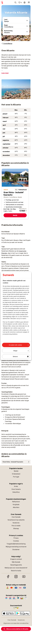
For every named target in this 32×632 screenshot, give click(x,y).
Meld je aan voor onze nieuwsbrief (16, 568)
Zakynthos (16, 492)
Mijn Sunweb (16, 562)
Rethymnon (16, 502)
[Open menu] (28, 2)
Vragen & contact (16, 559)
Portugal (16, 477)
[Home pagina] (2, 2)
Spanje (16, 471)
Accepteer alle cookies (15, 345)
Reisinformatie (16, 571)
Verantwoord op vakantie (16, 520)
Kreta (16, 486)
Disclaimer (16, 549)
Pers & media (16, 526)
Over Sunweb (16, 517)
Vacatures (16, 523)
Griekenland (16, 474)
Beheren (15, 356)
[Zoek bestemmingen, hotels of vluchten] (15, 2)
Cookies (16, 541)
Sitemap (16, 528)
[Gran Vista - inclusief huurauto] (15, 194)
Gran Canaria (16, 489)
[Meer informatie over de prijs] (26, 210)
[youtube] (24, 578)
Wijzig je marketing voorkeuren (16, 547)
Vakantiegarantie (16, 565)
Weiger (15, 351)
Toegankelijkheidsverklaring (16, 544)
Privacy (16, 538)
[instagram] (16, 578)
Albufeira (16, 507)
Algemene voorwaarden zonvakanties (16, 623)
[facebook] (8, 578)
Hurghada (16, 504)
